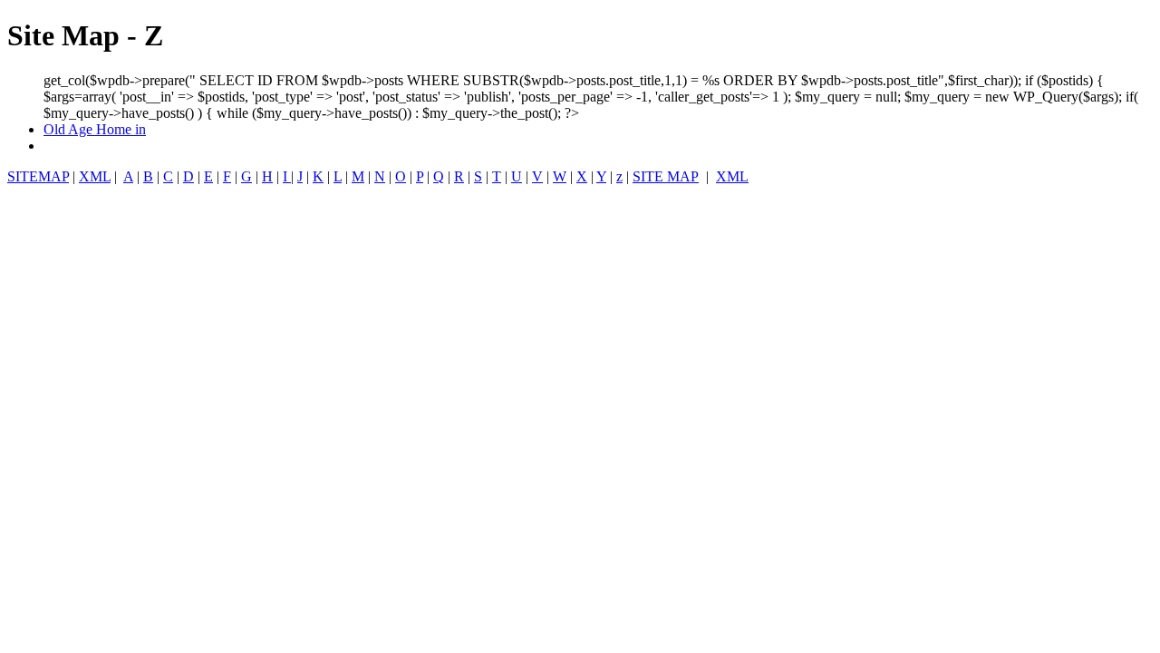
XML (95, 176)
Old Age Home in (95, 129)
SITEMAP (38, 176)
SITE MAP (666, 176)
